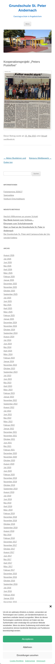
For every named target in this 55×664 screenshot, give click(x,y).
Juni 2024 (8, 344)
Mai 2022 (7, 418)
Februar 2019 (9, 513)
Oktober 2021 (9, 439)
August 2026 (9, 255)
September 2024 (10, 333)
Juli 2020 (7, 467)
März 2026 (8, 273)
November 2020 (10, 457)
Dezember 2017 (10, 542)
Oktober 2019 (9, 485)
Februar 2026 (9, 277)
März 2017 (8, 566)
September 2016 (10, 584)
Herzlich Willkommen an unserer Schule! (21, 216)
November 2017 (10, 545)
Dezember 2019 (10, 478)
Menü (27, 24)
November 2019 (10, 482)
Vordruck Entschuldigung (14, 199)
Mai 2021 (7, 446)
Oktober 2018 (9, 524)
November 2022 (10, 400)
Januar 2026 (9, 280)
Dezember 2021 (10, 432)
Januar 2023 (9, 397)
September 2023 (10, 372)
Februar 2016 (9, 595)
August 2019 (9, 492)
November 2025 (10, 287)
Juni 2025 (8, 301)
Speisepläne (9, 195)
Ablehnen (27, 647)
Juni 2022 (8, 414)
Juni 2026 (8, 262)
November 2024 (10, 326)
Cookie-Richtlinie (17, 661)
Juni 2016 (8, 591)
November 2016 (10, 577)
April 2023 (8, 386)
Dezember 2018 (10, 517)
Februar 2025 (9, 315)
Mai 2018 (7, 535)
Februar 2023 (9, 393)
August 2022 (9, 407)
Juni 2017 (8, 556)
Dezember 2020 (10, 453)
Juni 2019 (8, 499)
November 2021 (10, 436)
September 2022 (10, 404)
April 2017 (8, 563)
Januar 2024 (9, 361)
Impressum (41, 661)
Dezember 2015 (10, 602)
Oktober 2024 (9, 330)
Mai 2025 (7, 305)
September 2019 (10, 489)
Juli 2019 (7, 496)
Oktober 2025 (9, 291)
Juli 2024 (7, 340)
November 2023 (10, 365)
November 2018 (10, 520)
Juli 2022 (7, 411)
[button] (50, 606)
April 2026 (8, 269)
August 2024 (9, 337)
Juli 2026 (7, 259)
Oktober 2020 (9, 460)
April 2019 (8, 506)
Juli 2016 (7, 588)
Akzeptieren (27, 639)
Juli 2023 (7, 376)
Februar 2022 (9, 425)
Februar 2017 (9, 570)
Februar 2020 (9, 475)
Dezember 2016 (10, 574)
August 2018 (9, 531)
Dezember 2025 (10, 284)
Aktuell (44, 136)
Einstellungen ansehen (27, 655)
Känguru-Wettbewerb (40, 158)
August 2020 (9, 464)
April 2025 (8, 308)
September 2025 (10, 294)
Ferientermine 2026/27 (13, 192)
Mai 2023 (7, 383)
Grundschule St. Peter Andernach (27, 8)
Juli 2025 (7, 298)
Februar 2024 (9, 358)
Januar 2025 (9, 319)
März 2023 (8, 390)
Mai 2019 (7, 503)
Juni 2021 (8, 443)
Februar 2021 (9, 450)
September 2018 (10, 528)
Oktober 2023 (9, 368)
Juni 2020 (8, 471)
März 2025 (8, 312)
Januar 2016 (9, 598)
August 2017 (9, 552)
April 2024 (8, 351)
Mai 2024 (7, 347)
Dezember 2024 (10, 322)
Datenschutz (30, 661)
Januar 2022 (9, 429)
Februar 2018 (9, 538)
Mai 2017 (7, 559)
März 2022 (8, 421)
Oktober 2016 (9, 581)
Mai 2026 (7, 266)
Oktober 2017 (9, 549)
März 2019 (8, 510)
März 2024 (8, 354)
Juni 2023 (8, 379)
